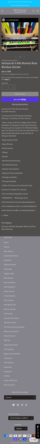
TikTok (7, 376)
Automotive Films (11, 256)
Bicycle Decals (10, 336)
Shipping (12, 74)
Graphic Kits (9, 274)
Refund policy (9, 385)
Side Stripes (8, 278)
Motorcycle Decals (11, 331)
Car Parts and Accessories (14, 327)
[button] (2, 11)
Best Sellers (8, 251)
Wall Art (7, 340)
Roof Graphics (9, 287)
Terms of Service (10, 380)
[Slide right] (24, 57)
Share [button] (6, 215)
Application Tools (11, 345)
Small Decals (9, 291)
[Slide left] (16, 57)
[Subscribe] (34, 397)
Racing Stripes (9, 282)
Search (6, 247)
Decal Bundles (9, 296)
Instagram (8, 371)
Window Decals (10, 265)
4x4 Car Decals (10, 309)
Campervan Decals (11, 318)
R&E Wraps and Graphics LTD (22, 442)
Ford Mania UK (10, 305)
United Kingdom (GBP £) (19, 418)
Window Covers (10, 322)
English (19, 428)
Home (6, 242)
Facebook (8, 367)
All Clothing (8, 349)
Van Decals (8, 314)
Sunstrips (7, 260)
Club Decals (9, 300)
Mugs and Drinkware (12, 354)
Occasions (8, 358)
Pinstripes (8, 269)
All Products (9, 362)
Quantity (4, 83)
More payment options (20, 104)
